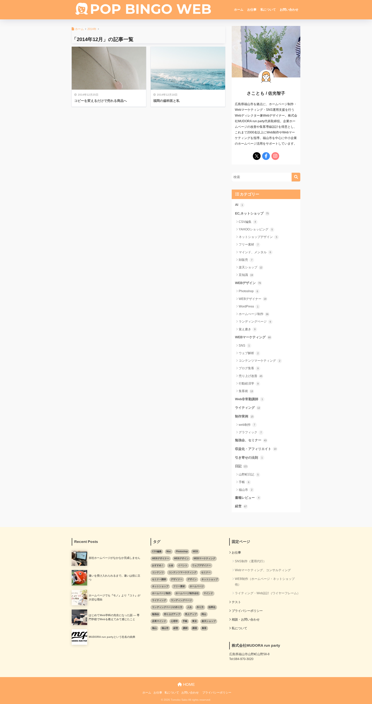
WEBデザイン (248, 283)
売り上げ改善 (250, 376)
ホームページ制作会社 (187, 593)
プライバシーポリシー (247, 610)
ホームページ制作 (161, 593)
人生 (189, 607)
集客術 (246, 391)
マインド (208, 593)
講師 (185, 628)
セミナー (206, 572)
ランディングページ (255, 321)
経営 (241, 506)
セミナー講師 (159, 579)
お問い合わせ (289, 9)
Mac (168, 551)
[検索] (296, 177)
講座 (194, 628)
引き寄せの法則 (249, 457)
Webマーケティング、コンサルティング (263, 570)
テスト (236, 602)
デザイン (192, 579)
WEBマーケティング (253, 337)
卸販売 (245, 259)
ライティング (247, 408)
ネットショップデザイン (258, 237)
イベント (182, 565)
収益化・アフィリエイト (255, 449)
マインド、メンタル (255, 252)
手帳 (244, 482)
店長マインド (159, 621)
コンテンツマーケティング (259, 360)
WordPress (248, 306)
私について (268, 9)
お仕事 (252, 9)
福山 (154, 628)
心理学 (174, 621)
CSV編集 (247, 221)
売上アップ (191, 614)
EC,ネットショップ (252, 213)
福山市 (245, 489)
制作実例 (244, 416)
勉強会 (155, 614)
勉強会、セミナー (251, 440)
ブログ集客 (249, 368)
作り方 (200, 607)
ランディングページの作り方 (167, 607)
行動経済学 (249, 383)
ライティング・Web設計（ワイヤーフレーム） (267, 593)
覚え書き (247, 329)
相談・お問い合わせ (246, 619)
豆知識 (246, 274)
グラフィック (250, 432)
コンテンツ (158, 572)
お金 (171, 565)
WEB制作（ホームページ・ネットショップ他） (265, 581)
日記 (241, 466)
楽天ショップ (250, 267)
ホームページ (197, 586)
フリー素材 (249, 244)
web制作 (247, 424)
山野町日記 (249, 474)
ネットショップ (210, 579)
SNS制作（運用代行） (250, 561)
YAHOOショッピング (256, 229)
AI (239, 205)
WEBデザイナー (252, 298)
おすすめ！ (158, 565)
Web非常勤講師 (249, 399)
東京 (194, 621)
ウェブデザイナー (201, 565)
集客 (204, 628)
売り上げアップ (172, 614)
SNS (244, 345)
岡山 (204, 614)
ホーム (238, 9)
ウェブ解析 (249, 353)
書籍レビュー (247, 498)
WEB (195, 551)
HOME (188, 684)
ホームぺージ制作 (254, 314)
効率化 (211, 607)
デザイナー (177, 579)
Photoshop (248, 291)
